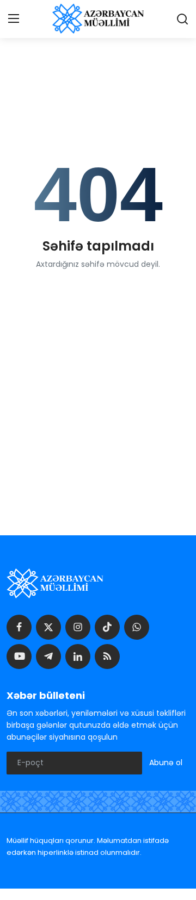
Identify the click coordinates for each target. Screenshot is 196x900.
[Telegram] (48, 656)
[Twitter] (48, 627)
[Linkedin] (77, 656)
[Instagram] (77, 627)
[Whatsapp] (136, 627)
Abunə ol (165, 762)
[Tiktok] (107, 627)
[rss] (107, 656)
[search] (182, 19)
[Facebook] (19, 627)
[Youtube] (19, 656)
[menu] (13, 19)
